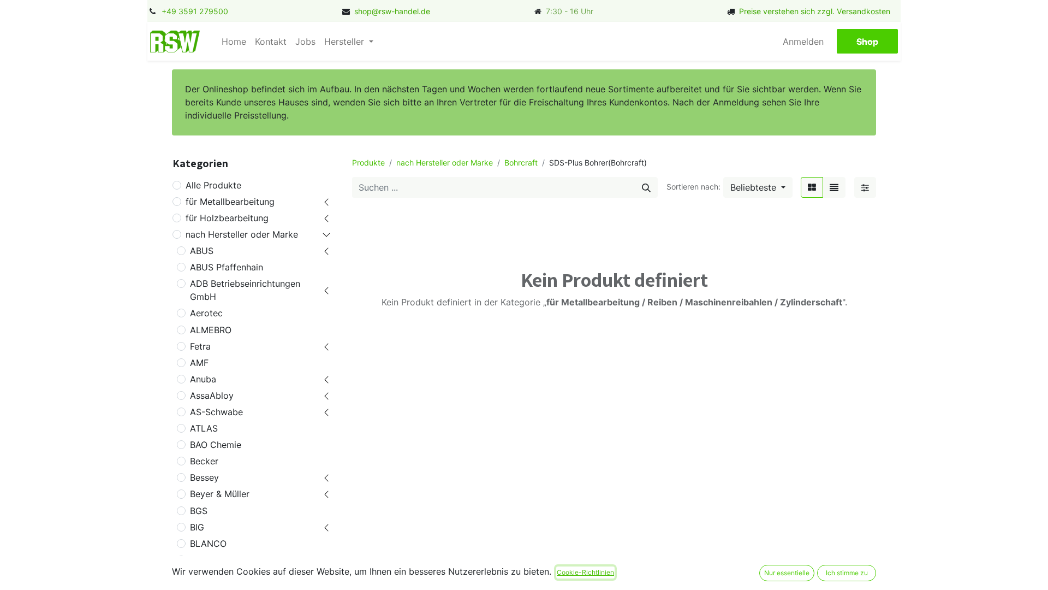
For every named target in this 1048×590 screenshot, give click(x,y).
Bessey (204, 477)
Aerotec (206, 313)
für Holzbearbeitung (227, 218)
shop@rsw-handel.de (392, 11)
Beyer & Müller (219, 493)
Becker (204, 461)
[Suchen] (646, 187)
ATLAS (204, 428)
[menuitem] (234, 41)
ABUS (201, 250)
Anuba (203, 379)
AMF (199, 362)
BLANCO (208, 543)
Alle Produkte (213, 185)
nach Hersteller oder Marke (242, 234)
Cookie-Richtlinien (585, 572)
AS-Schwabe (216, 411)
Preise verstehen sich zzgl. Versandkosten (814, 11)
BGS (198, 510)
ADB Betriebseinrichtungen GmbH (245, 290)
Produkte (368, 162)
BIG (197, 527)
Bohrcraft (521, 162)
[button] (758, 187)
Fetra (200, 346)
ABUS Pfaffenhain (226, 267)
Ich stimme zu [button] (847, 573)
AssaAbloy (212, 395)
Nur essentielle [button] (786, 573)
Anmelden (803, 41)
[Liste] (834, 187)
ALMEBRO (210, 329)
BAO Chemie (215, 444)
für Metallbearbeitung (230, 201)
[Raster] (812, 187)
